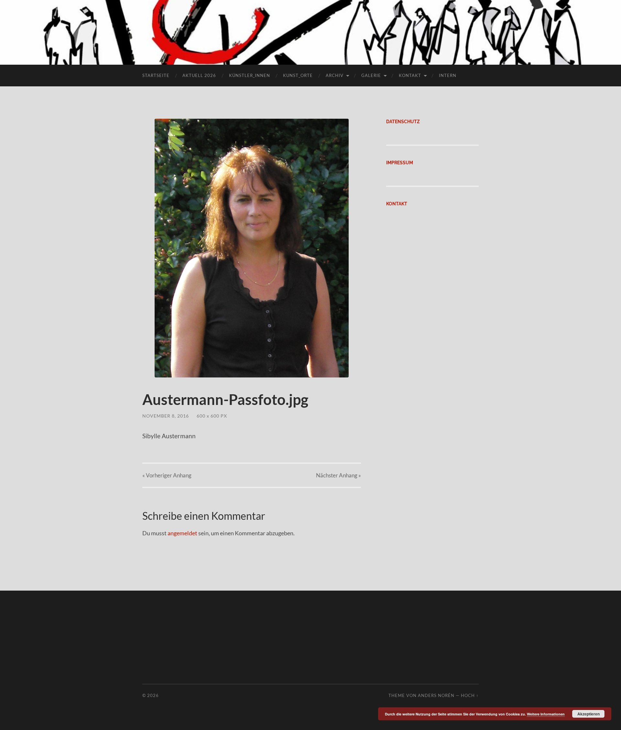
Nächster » (338, 475)
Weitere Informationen (546, 714)
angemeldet (182, 533)
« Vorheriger (166, 475)
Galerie (371, 75)
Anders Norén (436, 695)
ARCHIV (334, 75)
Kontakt (410, 75)
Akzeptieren (588, 714)
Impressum (399, 162)
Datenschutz (403, 121)
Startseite (155, 75)
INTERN (447, 75)
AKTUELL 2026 (199, 75)
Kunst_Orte (298, 75)
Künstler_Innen (249, 75)
